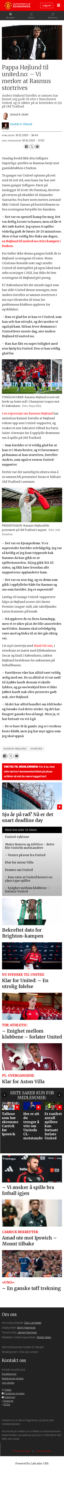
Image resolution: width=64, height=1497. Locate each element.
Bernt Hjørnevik (26, 1327)
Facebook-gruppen (14, 1393)
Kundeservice (9, 1374)
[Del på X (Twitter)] (31, 146)
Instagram (9, 1397)
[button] (4, 1094)
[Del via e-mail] (37, 146)
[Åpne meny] (58, 5)
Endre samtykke (43, 1451)
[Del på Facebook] (26, 146)
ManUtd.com (43, 646)
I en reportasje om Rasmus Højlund (27, 413)
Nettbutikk (52, 18)
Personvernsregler (22, 1451)
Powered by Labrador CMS (32, 1463)
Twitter (7, 1390)
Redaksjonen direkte (12, 1378)
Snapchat (8, 1401)
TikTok (6, 1404)
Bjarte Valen (44, 1337)
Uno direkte (8, 1383)
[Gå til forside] (17, 5)
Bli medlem (10, 18)
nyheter (36, 748)
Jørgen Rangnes (27, 1332)
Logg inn (46, 5)
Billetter (31, 18)
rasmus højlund (15, 748)
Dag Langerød (32, 1322)
